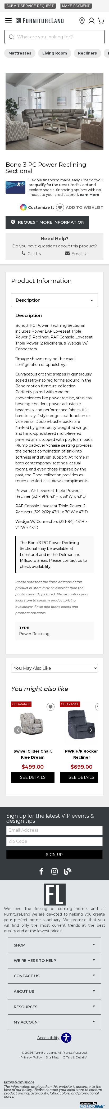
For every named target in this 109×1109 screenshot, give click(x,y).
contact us (72, 560)
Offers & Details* (75, 1057)
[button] (8, 21)
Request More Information (51, 222)
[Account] (91, 21)
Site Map (52, 1057)
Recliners (87, 53)
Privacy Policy (31, 1057)
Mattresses (19, 53)
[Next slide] (91, 730)
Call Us (33, 253)
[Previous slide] (18, 730)
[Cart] (101, 21)
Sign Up (54, 854)
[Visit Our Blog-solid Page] (67, 871)
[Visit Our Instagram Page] (55, 871)
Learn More (88, 194)
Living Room (54, 53)
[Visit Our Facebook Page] (42, 871)
